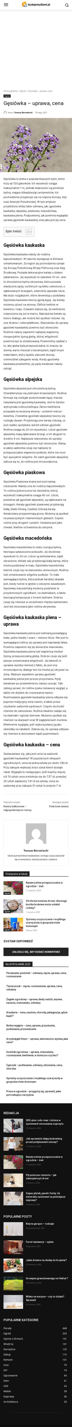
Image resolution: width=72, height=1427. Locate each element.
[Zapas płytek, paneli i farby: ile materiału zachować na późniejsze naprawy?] (13, 1198)
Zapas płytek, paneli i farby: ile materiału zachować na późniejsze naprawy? (45, 1197)
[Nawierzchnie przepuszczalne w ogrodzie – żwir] (13, 888)
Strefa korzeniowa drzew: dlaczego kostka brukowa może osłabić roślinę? (46, 904)
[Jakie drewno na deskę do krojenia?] (13, 1265)
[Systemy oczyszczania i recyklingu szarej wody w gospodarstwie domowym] (13, 924)
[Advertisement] (36, 48)
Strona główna (10, 90)
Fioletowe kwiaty (59, 806)
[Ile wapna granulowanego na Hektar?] (13, 1283)
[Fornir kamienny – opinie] (13, 1247)
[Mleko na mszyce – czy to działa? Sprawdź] (13, 1302)
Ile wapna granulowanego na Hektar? (47, 1278)
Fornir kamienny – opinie (39, 1242)
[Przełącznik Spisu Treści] (27, 232)
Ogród (23, 90)
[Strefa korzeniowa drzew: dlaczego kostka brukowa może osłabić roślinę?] (13, 906)
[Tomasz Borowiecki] (5, 112)
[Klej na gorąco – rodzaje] (13, 1229)
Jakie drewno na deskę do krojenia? (46, 1260)
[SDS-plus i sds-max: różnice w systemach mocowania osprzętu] (13, 1125)
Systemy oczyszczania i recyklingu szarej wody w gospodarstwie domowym (46, 923)
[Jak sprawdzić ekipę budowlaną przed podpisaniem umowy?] (13, 1144)
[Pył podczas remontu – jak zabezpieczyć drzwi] (13, 1180)
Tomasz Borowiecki (23, 112)
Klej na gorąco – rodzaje (40, 1223)
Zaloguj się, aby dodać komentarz (36, 951)
